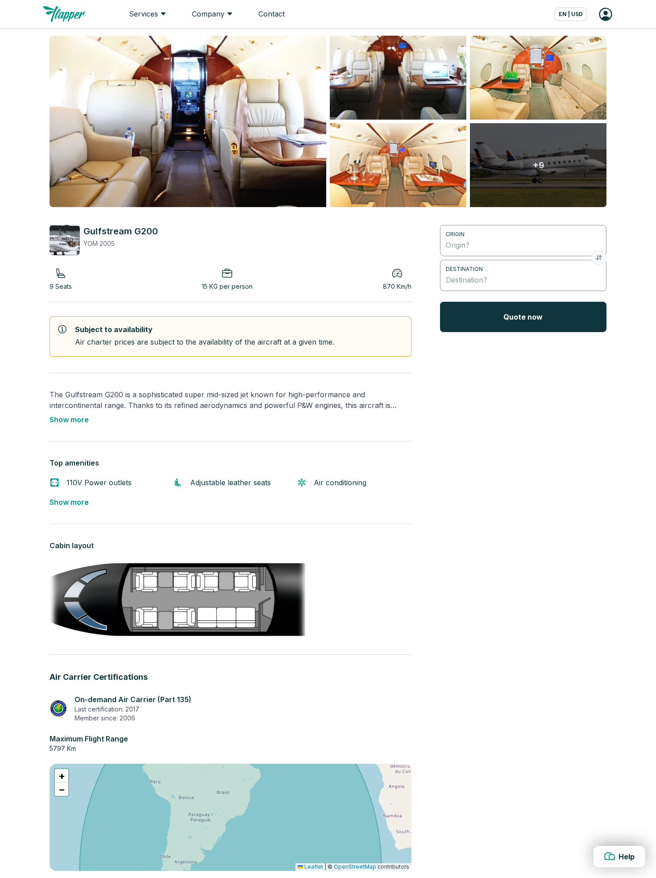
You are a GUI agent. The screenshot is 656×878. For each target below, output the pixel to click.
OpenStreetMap (355, 866)
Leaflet (313, 866)
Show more (69, 419)
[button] (61, 775)
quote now (523, 316)
